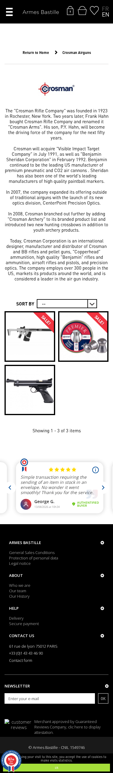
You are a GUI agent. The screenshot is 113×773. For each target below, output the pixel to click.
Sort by (25, 303)
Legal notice (20, 563)
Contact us (21, 635)
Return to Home (36, 52)
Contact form (20, 660)
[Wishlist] (94, 10)
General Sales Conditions (32, 552)
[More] (30, 336)
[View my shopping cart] (82, 10)
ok (56, 767)
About (16, 575)
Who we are (19, 585)
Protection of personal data (33, 558)
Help (14, 608)
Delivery (16, 618)
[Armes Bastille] (41, 12)
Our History (19, 596)
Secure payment (24, 623)
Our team (17, 590)
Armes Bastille (25, 542)
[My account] (70, 10)
